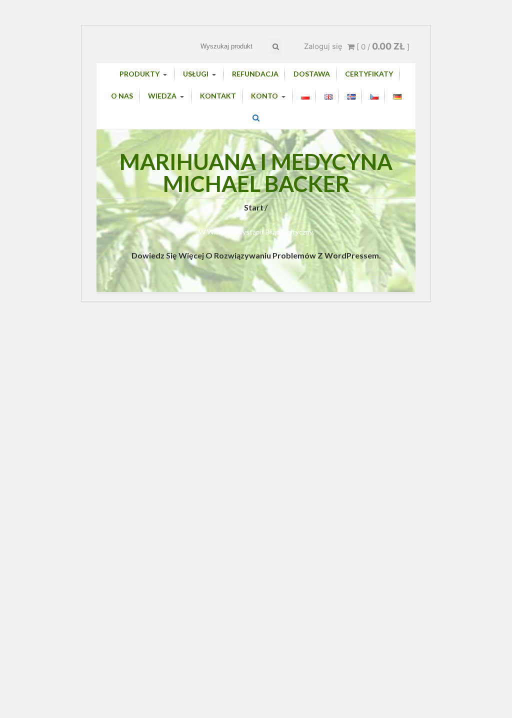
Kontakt (218, 96)
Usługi (195, 74)
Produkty (140, 74)
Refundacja (255, 74)
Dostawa (312, 74)
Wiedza (162, 96)
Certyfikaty (369, 74)
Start (254, 207)
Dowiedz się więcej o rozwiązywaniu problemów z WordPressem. (256, 255)
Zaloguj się (323, 46)
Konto (264, 96)
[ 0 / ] (382, 47)
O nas (122, 96)
